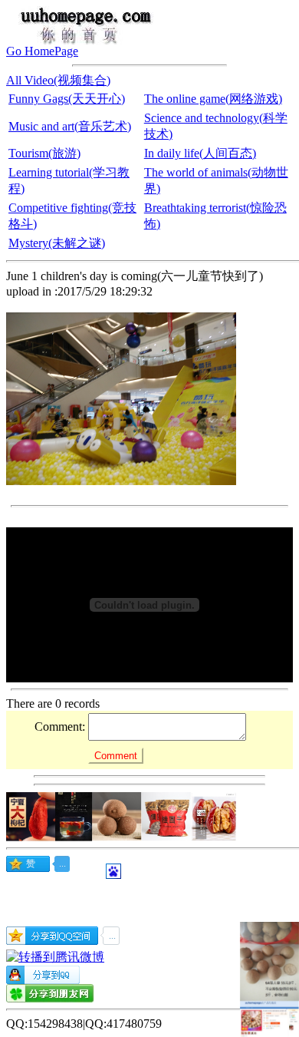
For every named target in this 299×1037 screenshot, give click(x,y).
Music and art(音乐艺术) (69, 126)
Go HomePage (42, 51)
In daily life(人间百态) (200, 153)
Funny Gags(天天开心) (66, 98)
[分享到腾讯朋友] (50, 998)
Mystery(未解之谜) (56, 242)
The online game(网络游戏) (213, 98)
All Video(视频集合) (58, 80)
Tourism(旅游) (44, 153)
